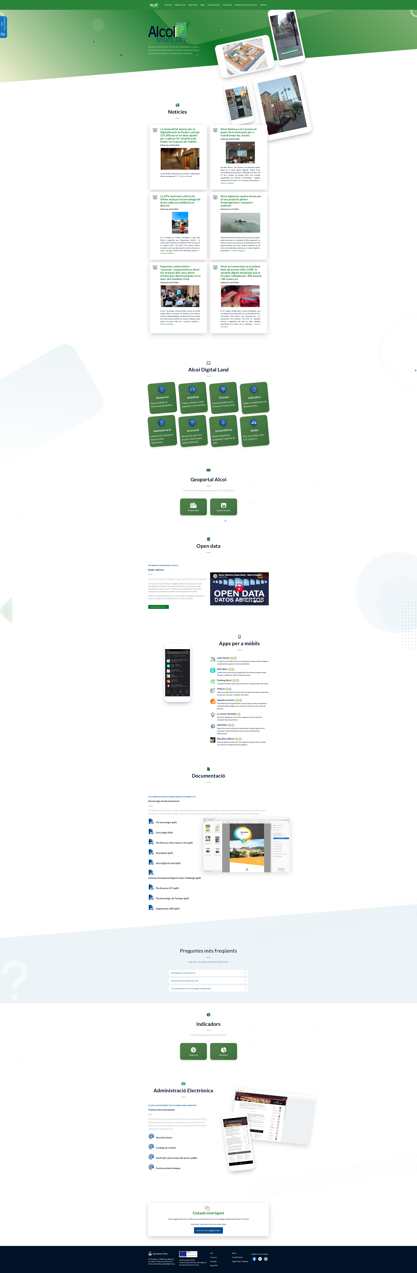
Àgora (234, 1253)
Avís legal (213, 1261)
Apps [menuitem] (203, 5)
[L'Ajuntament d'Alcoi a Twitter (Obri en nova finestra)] (260, 1259)
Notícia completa (185, 176)
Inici (211, 1253)
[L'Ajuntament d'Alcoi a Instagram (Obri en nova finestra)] (266, 1259)
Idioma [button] (263, 5)
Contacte (213, 1257)
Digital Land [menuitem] (180, 5)
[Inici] (154, 4)
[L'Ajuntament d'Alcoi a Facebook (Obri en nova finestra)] (254, 1259)
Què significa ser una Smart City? (183, 973)
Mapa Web (214, 1265)
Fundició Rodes (237, 1257)
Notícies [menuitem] (168, 5)
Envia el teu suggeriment (208, 1230)
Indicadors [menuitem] (227, 5)
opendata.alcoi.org (158, 607)
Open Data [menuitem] (192, 5)
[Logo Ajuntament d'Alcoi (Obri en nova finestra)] (158, 1253)
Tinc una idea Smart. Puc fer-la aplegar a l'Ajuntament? (191, 988)
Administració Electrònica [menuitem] (246, 5)
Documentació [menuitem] (214, 5)
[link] (162, 398)
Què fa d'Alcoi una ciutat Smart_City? (185, 981)
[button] (208, 973)
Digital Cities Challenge (240, 1261)
